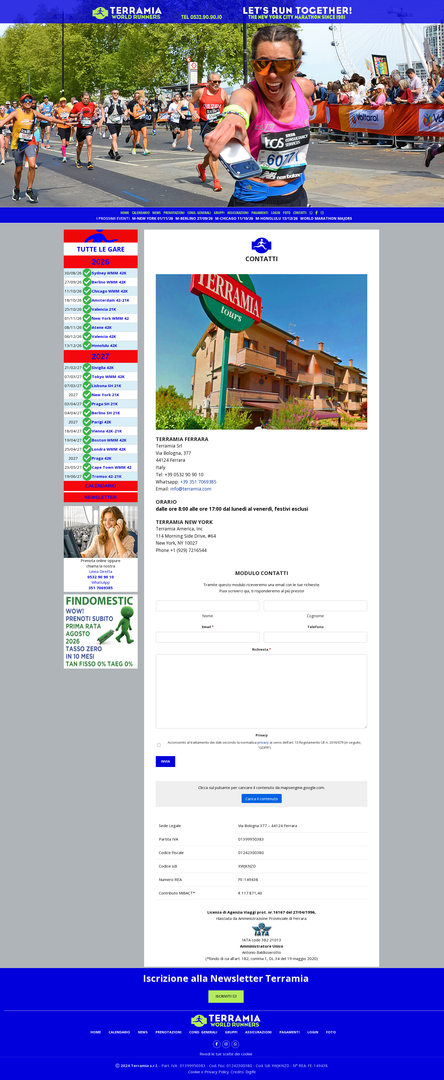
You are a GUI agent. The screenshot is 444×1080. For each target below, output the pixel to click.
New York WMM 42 (110, 318)
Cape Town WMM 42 (111, 467)
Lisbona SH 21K (106, 385)
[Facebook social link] (217, 1044)
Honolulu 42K (104, 345)
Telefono (315, 626)
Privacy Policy (217, 1071)
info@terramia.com (191, 489)
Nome (207, 615)
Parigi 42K (101, 421)
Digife (250, 1071)
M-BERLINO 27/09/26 (194, 218)
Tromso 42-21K (107, 476)
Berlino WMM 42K (109, 282)
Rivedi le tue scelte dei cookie (226, 1053)
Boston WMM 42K (109, 440)
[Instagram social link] (226, 1044)
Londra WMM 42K (109, 449)
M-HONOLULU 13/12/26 (277, 218)
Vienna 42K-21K (107, 431)
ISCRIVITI (223, 996)
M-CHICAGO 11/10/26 (234, 218)
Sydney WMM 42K (109, 272)
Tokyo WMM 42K (108, 376)
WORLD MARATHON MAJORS (326, 218)
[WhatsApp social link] (235, 1044)
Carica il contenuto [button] (261, 798)
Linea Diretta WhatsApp (100, 579)
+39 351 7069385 (198, 482)
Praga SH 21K (105, 403)
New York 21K (105, 394)
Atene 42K (102, 327)
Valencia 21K (104, 309)
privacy (263, 742)
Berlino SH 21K (106, 412)
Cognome (315, 615)
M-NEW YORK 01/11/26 (152, 218)
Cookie (194, 1071)
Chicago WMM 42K (110, 291)
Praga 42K (101, 458)
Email (208, 626)
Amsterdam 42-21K (110, 300)
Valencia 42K (104, 336)
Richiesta (261, 649)
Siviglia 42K (103, 367)
